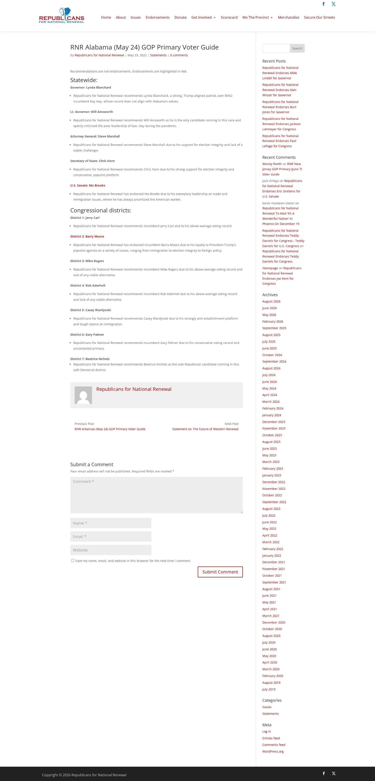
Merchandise (288, 17)
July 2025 (268, 341)
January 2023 (271, 475)
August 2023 (271, 442)
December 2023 (273, 422)
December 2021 (273, 562)
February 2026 (272, 321)
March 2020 (271, 669)
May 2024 (269, 388)
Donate (180, 17)
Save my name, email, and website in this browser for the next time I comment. (133, 561)
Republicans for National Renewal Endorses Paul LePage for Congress (280, 141)
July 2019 (268, 689)
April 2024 (269, 395)
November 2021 (273, 569)
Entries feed (271, 738)
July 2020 (268, 642)
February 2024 (272, 408)
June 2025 (269, 348)
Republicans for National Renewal (99, 55)
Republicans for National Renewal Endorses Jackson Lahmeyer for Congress (281, 124)
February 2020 (272, 676)
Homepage (270, 268)
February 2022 (272, 549)
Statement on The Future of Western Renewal (205, 429)
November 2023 (273, 428)
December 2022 (273, 482)
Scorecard (229, 17)
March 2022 (271, 542)
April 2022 (269, 535)
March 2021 (271, 616)
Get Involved (201, 17)
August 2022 (271, 509)
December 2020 (273, 622)
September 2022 (274, 502)
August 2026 (271, 301)
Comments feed (273, 745)
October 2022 (272, 495)
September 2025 (274, 328)
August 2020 (271, 636)
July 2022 (268, 515)
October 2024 (272, 355)
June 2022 (269, 522)
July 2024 (268, 375)
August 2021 (271, 589)
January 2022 (271, 555)
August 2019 (271, 682)
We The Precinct (255, 17)
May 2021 (269, 602)
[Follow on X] (333, 4)
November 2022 (273, 489)
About (121, 17)
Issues (136, 17)
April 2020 (269, 662)
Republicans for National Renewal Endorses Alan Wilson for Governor (280, 90)
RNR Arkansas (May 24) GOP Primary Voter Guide (110, 429)
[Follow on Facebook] (323, 4)
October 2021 (272, 575)
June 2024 (269, 382)
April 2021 (269, 609)
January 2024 (271, 415)
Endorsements (158, 17)
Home (106, 17)
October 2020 (272, 629)
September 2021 (274, 582)
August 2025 (271, 335)
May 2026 (269, 315)
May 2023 (269, 455)
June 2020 (269, 649)
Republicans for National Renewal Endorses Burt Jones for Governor (280, 107)
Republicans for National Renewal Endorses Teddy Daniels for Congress (280, 256)
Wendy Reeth (272, 164)
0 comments (179, 55)
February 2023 (272, 468)
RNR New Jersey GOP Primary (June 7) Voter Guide (282, 169)
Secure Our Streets (319, 17)
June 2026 (269, 308)
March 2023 (271, 462)
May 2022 (269, 529)
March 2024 (271, 402)
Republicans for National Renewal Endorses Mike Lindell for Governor (280, 73)
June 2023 (269, 448)
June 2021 (269, 595)
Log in (266, 731)
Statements (158, 55)
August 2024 (271, 368)
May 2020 (269, 656)
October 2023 (272, 435)
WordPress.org (273, 751)
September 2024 (274, 361)
